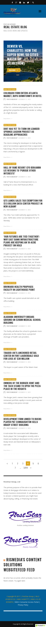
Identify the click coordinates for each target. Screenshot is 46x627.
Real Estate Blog (10, 89)
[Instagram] (20, 2)
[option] (23, 61)
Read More (7, 118)
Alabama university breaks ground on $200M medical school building (22, 319)
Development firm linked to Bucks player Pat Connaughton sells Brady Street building (22, 421)
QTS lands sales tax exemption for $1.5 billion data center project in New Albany (23, 203)
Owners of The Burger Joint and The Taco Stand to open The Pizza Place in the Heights (22, 385)
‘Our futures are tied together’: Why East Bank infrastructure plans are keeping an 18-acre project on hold (22, 241)
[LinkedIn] (24, 2)
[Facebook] (12, 2)
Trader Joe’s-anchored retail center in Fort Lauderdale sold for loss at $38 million (21, 355)
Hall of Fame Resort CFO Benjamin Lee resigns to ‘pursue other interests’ (22, 170)
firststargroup (12, 99)
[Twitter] (28, 2)
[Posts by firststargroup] (4, 99)
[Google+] (16, 2)
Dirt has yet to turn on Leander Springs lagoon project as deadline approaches (22, 131)
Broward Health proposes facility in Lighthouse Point (19, 288)
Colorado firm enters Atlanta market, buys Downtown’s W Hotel (23, 94)
